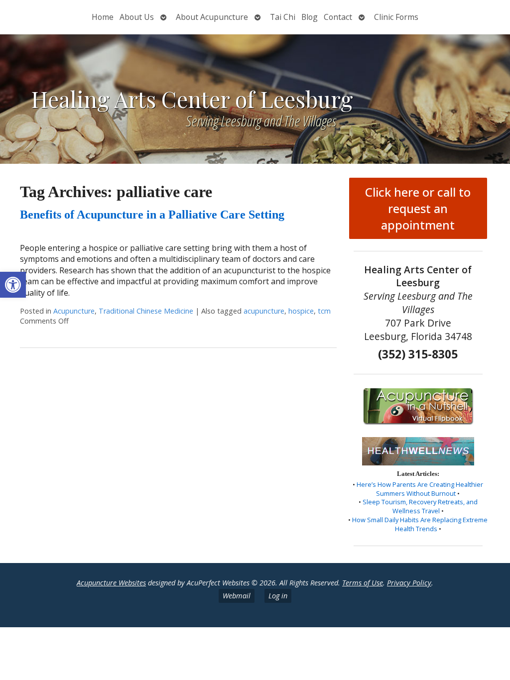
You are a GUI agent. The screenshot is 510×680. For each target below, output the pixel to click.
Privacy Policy (409, 582)
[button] (13, 285)
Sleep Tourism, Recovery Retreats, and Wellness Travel (420, 506)
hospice (301, 311)
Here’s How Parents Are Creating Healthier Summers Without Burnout (420, 489)
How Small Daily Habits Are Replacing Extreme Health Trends (420, 524)
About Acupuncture (212, 16)
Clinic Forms (396, 16)
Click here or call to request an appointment (418, 208)
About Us (137, 16)
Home (103, 16)
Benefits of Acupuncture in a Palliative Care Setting (152, 214)
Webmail (237, 595)
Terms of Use (362, 582)
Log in (277, 595)
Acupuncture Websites (111, 582)
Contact (338, 16)
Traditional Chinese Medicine (146, 311)
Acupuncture (74, 311)
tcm (324, 311)
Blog (309, 16)
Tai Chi (282, 16)
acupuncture (264, 311)
